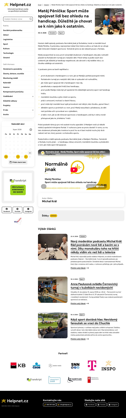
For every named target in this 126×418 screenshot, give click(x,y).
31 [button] (6, 157)
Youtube (17, 211)
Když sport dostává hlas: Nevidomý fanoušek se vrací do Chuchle (94, 321)
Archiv (6, 114)
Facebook (6, 211)
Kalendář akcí (18, 124)
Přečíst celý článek (78, 268)
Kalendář (7, 82)
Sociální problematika (12, 30)
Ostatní (6, 57)
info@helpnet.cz (65, 404)
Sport (5, 44)
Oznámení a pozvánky (12, 69)
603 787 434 (50, 404)
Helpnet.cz (20, 4)
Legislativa (8, 39)
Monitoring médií (10, 78)
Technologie (8, 53)
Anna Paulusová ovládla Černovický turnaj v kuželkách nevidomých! (94, 286)
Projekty (6, 105)
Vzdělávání (8, 96)
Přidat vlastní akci (19, 162)
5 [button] (25, 157)
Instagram (28, 211)
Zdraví (6, 35)
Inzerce (6, 87)
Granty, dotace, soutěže (13, 73)
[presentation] (53, 247)
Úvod (39, 5)
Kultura (6, 48)
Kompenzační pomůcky (13, 92)
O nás (5, 110)
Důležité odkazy (10, 101)
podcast (53, 215)
